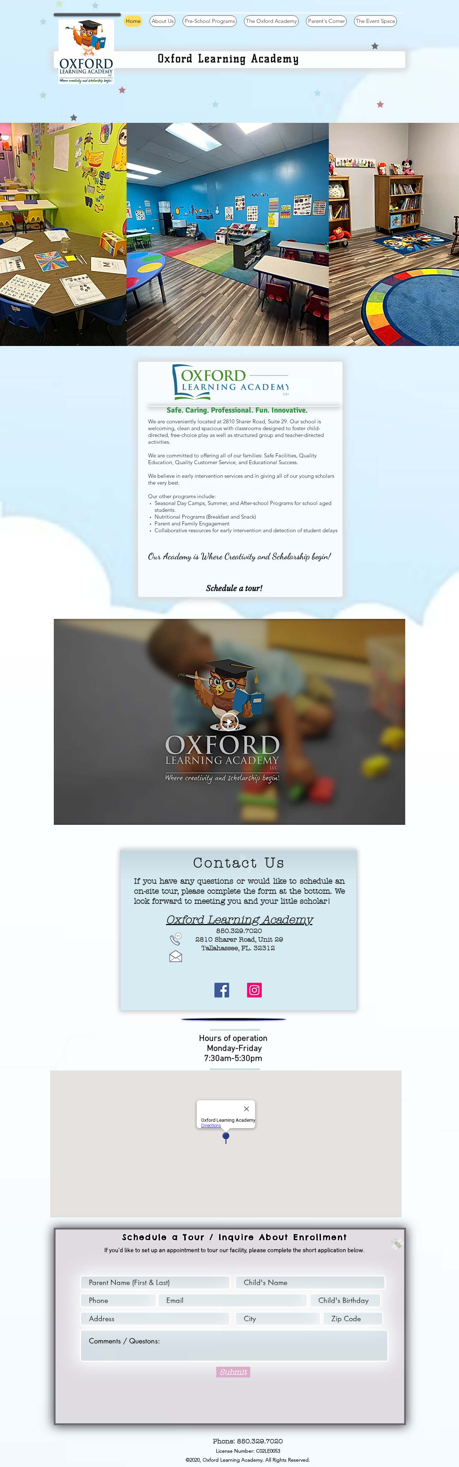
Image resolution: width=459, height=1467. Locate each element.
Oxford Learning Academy (239, 919)
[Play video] (229, 722)
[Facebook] (221, 990)
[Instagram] (254, 990)
